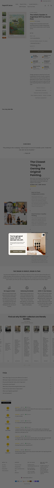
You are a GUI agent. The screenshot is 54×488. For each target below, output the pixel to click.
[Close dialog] (44, 235)
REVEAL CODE (17, 251)
